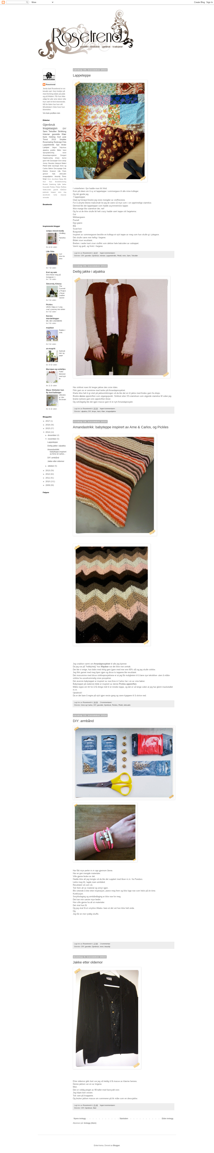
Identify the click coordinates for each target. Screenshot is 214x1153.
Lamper (46, 147)
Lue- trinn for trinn (62, 256)
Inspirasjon (50, 128)
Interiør (102, 256)
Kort (59, 137)
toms (55, 195)
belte (49, 166)
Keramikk (46, 187)
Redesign (58, 142)
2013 (48, 470)
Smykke (63, 139)
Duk (64, 168)
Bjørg (61, 179)
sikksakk (127, 705)
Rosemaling (48, 142)
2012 (48, 474)
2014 (48, 432)
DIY (82, 256)
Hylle (59, 184)
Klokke (45, 171)
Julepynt (58, 163)
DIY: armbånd (83, 721)
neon (102, 946)
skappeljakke (111, 411)
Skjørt (54, 147)
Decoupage (58, 168)
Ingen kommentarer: (108, 253)
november (52, 439)
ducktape (55, 166)
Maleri (64, 163)
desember (52, 435)
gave (45, 161)
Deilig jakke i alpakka (89, 271)
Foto (64, 142)
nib (48, 161)
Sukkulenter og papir (62, 353)
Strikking (62, 131)
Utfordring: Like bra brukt (62, 397)
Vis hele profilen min (51, 113)
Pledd (119, 256)
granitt (55, 189)
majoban (50, 328)
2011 (48, 478)
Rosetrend (50, 84)
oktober (51, 466)
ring (65, 192)
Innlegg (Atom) (90, 1123)
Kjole (45, 137)
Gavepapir (54, 161)
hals (53, 174)
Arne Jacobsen (53, 179)
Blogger (116, 1145)
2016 (48, 425)
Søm (128, 256)
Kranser (53, 171)
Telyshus (62, 147)
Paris (64, 171)
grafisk (52, 150)
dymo (64, 158)
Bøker (50, 168)
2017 (48, 421)
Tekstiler (134, 256)
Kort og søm (51, 272)
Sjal (57, 145)
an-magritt (50, 348)
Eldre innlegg (167, 1118)
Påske (58, 187)
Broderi (45, 184)
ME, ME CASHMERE (54, 321)
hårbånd (63, 189)
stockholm (46, 195)
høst (99, 411)
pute (64, 137)
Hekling (52, 137)
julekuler (46, 192)
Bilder (59, 150)
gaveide (88, 256)
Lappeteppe (82, 75)
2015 (48, 428)
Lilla (59, 171)
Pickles (114, 705)
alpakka (84, 411)
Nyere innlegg (80, 1118)
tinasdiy (107, 946)
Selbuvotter (47, 189)
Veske (63, 145)
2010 (48, 481)
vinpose (63, 195)
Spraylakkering (48, 153)
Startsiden (124, 1118)
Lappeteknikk (111, 256)
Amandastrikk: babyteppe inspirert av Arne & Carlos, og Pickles (120, 427)
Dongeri (63, 155)
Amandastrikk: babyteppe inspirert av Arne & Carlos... (56, 451)
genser (45, 174)
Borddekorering (60, 182)
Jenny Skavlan (48, 163)
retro (124, 256)
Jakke (64, 184)
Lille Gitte (50, 251)
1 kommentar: (105, 944)
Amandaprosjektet (50, 155)
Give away (62, 161)
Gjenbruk (95, 256)
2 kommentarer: (106, 702)
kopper (53, 192)
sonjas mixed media (55, 231)
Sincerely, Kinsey (54, 284)
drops (94, 411)
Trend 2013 (49, 139)
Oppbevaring (48, 158)
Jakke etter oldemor (88, 962)
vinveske (46, 197)
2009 (48, 485)
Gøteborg (52, 184)
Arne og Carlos (87, 705)
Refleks (63, 187)
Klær (103, 411)
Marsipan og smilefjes (56, 369)
